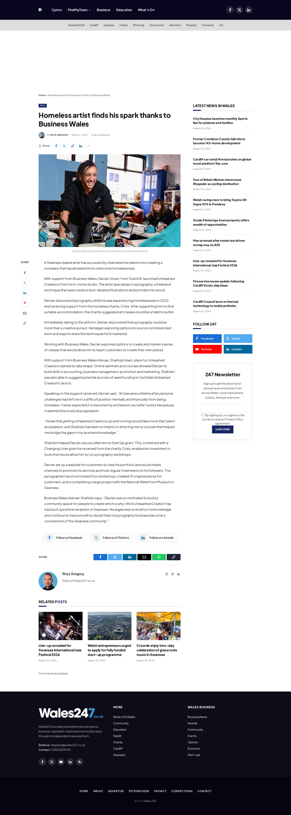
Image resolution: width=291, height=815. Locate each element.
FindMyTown (77, 10)
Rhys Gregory (59, 135)
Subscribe (222, 429)
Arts (42, 105)
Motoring (138, 25)
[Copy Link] (72, 145)
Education (124, 10)
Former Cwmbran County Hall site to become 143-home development (219, 141)
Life (221, 25)
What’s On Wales (124, 717)
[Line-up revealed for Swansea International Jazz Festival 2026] (61, 626)
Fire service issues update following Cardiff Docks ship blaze (218, 283)
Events (192, 736)
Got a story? (156, 25)
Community (121, 723)
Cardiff (94, 25)
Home (42, 95)
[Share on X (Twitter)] (64, 145)
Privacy (160, 791)
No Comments (102, 135)
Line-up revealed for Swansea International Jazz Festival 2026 (60, 650)
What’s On (146, 10)
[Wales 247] (40, 9)
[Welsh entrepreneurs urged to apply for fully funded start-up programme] (110, 626)
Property (191, 25)
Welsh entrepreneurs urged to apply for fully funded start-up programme (109, 650)
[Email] (25, 313)
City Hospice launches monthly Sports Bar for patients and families (220, 121)
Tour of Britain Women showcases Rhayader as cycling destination (217, 182)
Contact (204, 791)
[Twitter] (25, 283)
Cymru (57, 10)
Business (103, 10)
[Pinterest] (25, 303)
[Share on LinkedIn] (80, 145)
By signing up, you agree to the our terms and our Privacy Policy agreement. (223, 419)
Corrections (182, 791)
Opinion (193, 742)
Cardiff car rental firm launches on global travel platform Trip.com (222, 161)
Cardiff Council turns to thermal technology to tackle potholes (215, 304)
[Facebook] (25, 273)
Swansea (109, 25)
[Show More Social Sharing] (88, 145)
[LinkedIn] (25, 293)
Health (117, 736)
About (98, 791)
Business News (197, 717)
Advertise (175, 25)
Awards (192, 723)
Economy (194, 748)
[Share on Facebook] (56, 145)
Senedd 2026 (76, 25)
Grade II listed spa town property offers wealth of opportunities (221, 222)
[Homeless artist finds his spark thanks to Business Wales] (110, 200)
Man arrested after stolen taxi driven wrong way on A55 (219, 242)
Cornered (208, 25)
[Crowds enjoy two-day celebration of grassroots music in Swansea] (159, 626)
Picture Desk (139, 791)
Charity (123, 25)
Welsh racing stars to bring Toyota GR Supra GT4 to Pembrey (219, 202)
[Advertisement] (145, 62)
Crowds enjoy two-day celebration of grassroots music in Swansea (157, 650)
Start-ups (194, 755)
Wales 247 (150, 801)
